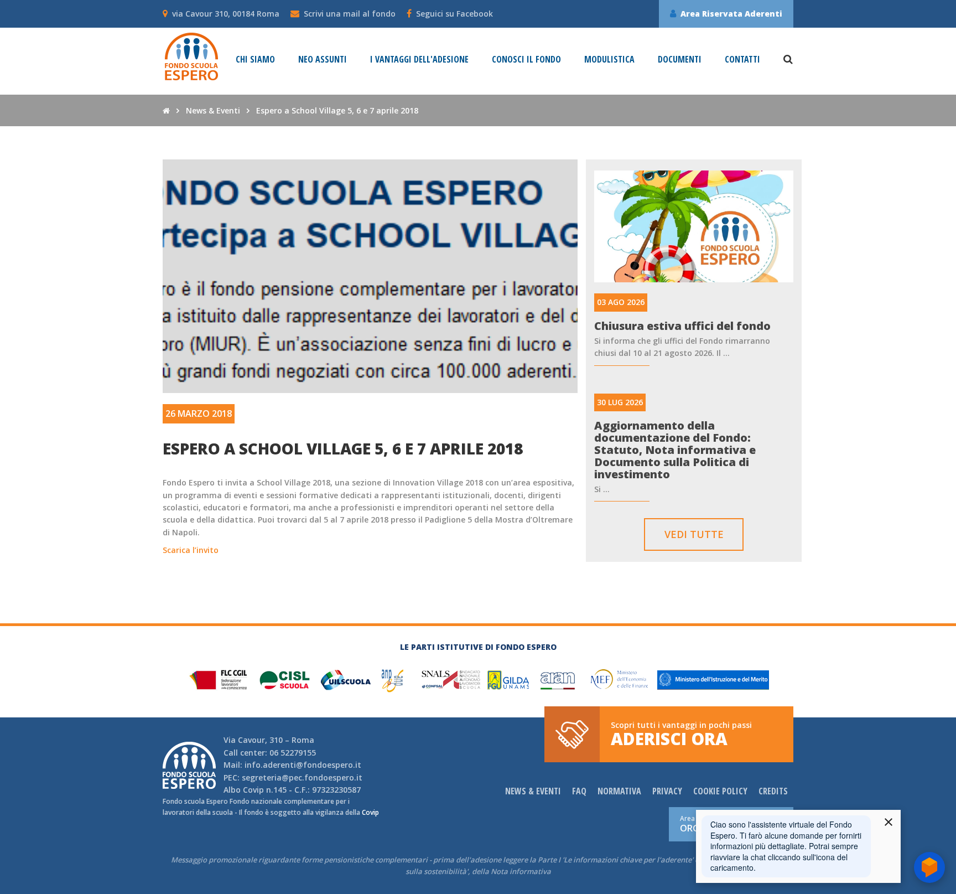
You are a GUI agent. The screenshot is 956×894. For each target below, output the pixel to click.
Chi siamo (255, 59)
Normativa (619, 791)
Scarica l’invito (191, 550)
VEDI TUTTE (694, 534)
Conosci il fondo (526, 59)
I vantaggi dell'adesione (419, 59)
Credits (773, 791)
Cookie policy (720, 791)
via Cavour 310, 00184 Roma (225, 13)
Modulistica (609, 59)
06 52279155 (292, 752)
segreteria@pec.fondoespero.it (302, 777)
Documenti (680, 59)
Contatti (742, 59)
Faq (579, 791)
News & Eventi (213, 110)
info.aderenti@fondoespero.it (303, 764)
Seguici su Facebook (454, 13)
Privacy (667, 791)
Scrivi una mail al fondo (350, 13)
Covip (253, 789)
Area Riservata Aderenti (731, 13)
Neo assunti (322, 59)
